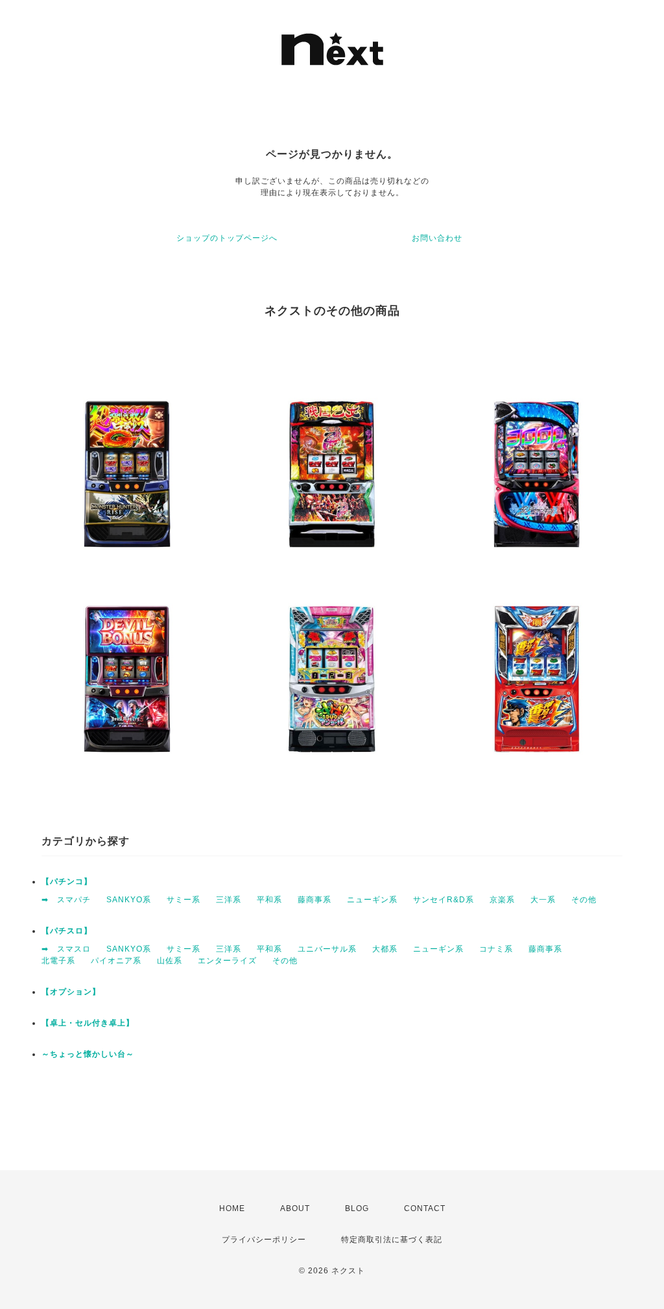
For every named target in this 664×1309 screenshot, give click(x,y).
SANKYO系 (128, 899)
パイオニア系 (116, 960)
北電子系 (58, 960)
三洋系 (228, 899)
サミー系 (183, 899)
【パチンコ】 (67, 881)
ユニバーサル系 (327, 949)
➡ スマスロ (66, 949)
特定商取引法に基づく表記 (391, 1239)
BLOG (357, 1208)
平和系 (269, 899)
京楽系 (502, 899)
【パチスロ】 (67, 930)
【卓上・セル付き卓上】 (88, 1022)
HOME (232, 1208)
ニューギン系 (372, 899)
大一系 (543, 899)
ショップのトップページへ (227, 238)
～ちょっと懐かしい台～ (88, 1054)
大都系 (384, 949)
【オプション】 (71, 991)
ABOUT (295, 1208)
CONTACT (424, 1208)
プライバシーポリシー (264, 1239)
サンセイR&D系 (443, 899)
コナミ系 (496, 949)
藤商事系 (314, 899)
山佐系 (169, 960)
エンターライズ (227, 960)
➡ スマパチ (66, 899)
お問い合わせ (437, 238)
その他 (584, 899)
